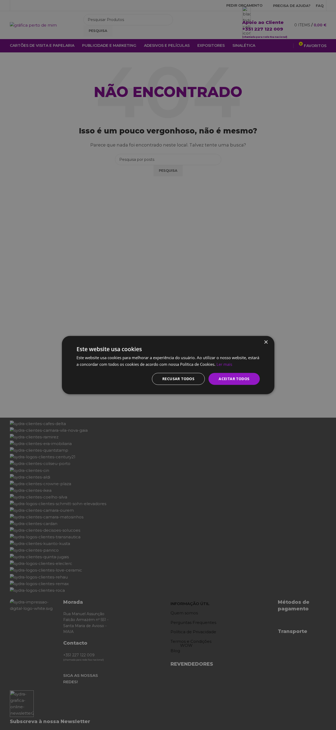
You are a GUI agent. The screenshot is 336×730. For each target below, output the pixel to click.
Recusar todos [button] (178, 378)
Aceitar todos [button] (234, 378)
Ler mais (224, 364)
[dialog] (168, 365)
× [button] (266, 342)
